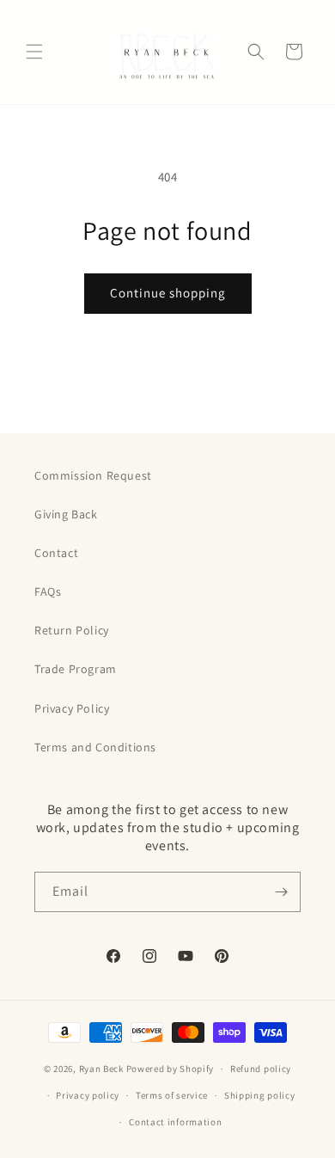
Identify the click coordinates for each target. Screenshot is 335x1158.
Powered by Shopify (170, 1069)
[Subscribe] (281, 892)
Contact (56, 553)
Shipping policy (259, 1095)
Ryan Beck (102, 1069)
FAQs (47, 591)
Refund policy (260, 1069)
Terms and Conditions (95, 747)
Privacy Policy (71, 708)
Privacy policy (87, 1095)
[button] (34, 51)
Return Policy (71, 630)
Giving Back (66, 514)
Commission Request (93, 475)
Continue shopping (168, 293)
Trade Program (75, 669)
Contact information (175, 1122)
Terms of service (172, 1095)
